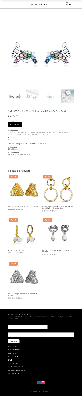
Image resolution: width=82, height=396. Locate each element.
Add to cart (15, 124)
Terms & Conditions (16, 367)
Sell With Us (13, 373)
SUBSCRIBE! (14, 341)
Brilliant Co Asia (47, 391)
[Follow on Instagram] (43, 382)
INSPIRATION (13, 357)
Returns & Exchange (17, 370)
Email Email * (13, 323)
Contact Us (13, 363)
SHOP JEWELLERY (15, 350)
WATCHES (12, 353)
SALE (10, 360)
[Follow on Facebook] (39, 382)
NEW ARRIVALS (14, 347)
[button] (70, 22)
